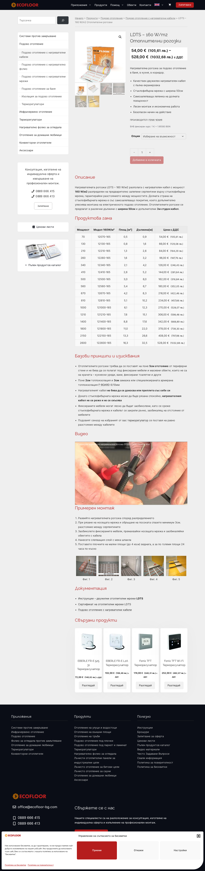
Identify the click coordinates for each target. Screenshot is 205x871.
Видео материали (148, 749)
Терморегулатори (33, 104)
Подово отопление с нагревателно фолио (42, 66)
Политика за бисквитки (15, 865)
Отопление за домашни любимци (40, 135)
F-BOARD (104, 384)
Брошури (143, 732)
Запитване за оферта (150, 736)
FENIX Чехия (155, 120)
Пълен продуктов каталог (153, 745)
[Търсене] (63, 20)
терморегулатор (138, 420)
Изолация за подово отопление (42, 96)
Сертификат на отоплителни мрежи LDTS (104, 604)
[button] (198, 836)
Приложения (79, 5)
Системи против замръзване (37, 36)
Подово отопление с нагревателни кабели (150, 18)
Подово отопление (112, 18)
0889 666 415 (45, 191)
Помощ (115, 5)
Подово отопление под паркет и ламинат (100, 745)
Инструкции (145, 727)
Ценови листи (146, 740)
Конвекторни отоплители (35, 142)
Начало (79, 18)
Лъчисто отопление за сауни (92, 771)
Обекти (131, 5)
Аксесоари (26, 150)
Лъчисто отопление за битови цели (96, 766)
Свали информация (149, 758)
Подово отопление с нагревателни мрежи (42, 78)
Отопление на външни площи (92, 732)
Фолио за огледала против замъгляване (36, 740)
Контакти (145, 5)
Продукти (100, 5)
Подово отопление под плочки (93, 740)
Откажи (138, 850)
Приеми (97, 850)
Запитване (184, 4)
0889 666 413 (45, 196)
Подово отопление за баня (39, 88)
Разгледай (88, 685)
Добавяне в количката (147, 159)
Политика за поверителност (41, 865)
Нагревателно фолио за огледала (40, 127)
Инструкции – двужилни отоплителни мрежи (110, 598)
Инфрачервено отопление (35, 111)
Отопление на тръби (87, 736)
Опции (135, 136)
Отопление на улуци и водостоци (95, 727)
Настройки (180, 850)
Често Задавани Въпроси (153, 753)
